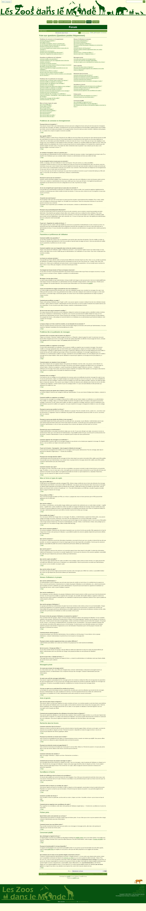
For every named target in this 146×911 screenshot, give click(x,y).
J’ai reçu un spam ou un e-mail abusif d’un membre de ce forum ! (89, 62)
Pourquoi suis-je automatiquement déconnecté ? (51, 52)
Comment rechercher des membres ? (83, 79)
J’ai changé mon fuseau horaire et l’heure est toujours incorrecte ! (56, 65)
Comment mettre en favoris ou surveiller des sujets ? (86, 87)
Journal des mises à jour (138, 892)
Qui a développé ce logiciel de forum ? (83, 102)
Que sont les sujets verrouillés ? (47, 115)
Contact (142, 886)
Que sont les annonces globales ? (48, 110)
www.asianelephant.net (71, 901)
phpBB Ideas (50, 849)
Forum (89, 22)
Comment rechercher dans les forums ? (83, 75)
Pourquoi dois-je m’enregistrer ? (47, 40)
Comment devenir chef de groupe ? (82, 48)
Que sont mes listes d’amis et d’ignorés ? (83, 67)
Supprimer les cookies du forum (86, 874)
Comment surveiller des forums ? (82, 89)
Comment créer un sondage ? (47, 84)
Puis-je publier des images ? (47, 109)
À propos (96, 22)
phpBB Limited (79, 837)
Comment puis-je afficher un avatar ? (49, 70)
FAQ (92, 32)
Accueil (49, 22)
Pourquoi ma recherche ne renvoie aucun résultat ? (86, 76)
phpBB (90, 283)
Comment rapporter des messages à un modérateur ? (53, 93)
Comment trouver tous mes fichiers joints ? (84, 97)
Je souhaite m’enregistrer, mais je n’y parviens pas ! (52, 43)
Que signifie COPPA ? (45, 42)
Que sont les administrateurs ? (81, 40)
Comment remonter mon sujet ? (47, 99)
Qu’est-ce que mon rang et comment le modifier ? (52, 72)
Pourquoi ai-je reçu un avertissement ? (49, 92)
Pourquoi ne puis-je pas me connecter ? (49, 46)
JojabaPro (142, 895)
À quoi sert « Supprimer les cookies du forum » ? (51, 54)
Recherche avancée (85, 32)
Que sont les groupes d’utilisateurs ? (82, 43)
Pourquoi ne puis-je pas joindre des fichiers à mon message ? (55, 90)
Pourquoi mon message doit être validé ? (50, 98)
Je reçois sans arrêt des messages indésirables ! (85, 60)
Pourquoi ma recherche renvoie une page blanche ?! (86, 78)
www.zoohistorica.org (83, 901)
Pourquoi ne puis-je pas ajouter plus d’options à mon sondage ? (55, 86)
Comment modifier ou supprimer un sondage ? (51, 87)
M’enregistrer (97, 32)
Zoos (55, 22)
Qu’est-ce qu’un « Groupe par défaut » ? (83, 52)
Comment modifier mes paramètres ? (49, 59)
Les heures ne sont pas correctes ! (48, 63)
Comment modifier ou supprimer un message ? (51, 81)
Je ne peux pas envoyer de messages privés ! (85, 59)
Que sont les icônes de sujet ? (47, 116)
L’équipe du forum (75, 874)
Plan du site (141, 889)
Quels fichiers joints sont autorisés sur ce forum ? (85, 95)
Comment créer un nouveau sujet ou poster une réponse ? (54, 80)
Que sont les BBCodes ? (46, 104)
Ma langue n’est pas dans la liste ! (48, 66)
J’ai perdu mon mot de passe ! (47, 51)
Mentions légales (140, 891)
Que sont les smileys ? (45, 107)
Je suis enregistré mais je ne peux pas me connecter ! (53, 45)
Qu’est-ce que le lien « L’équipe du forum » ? (84, 54)
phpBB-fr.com (76, 878)
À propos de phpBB (98, 839)
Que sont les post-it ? (45, 113)
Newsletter (141, 887)
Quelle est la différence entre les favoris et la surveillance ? (88, 86)
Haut (42, 132)
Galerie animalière (65, 22)
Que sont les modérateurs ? (80, 42)
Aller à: (69, 871)
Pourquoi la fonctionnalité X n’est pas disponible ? (86, 103)
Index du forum (43, 30)
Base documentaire (78, 22)
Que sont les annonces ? (46, 112)
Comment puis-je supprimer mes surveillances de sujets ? (88, 90)
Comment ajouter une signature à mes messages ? (52, 83)
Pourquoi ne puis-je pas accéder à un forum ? (51, 89)
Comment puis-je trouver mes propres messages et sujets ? (88, 81)
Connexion (104, 32)
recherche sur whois (68, 858)
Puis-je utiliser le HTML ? (46, 106)
